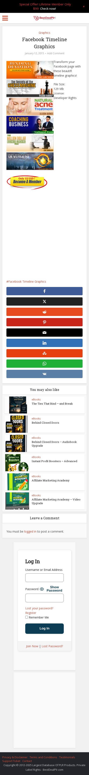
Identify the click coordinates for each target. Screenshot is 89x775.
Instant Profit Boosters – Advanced (54, 461)
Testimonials (67, 757)
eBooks (36, 399)
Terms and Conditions (43, 757)
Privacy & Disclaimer (15, 757)
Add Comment (55, 53)
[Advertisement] (44, 232)
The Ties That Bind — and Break (52, 403)
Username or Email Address (44, 570)
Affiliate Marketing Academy (51, 480)
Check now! (48, 8)
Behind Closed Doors (45, 422)
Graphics (44, 33)
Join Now (32, 646)
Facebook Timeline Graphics (27, 281)
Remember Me (38, 617)
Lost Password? (52, 646)
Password (31, 589)
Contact (27, 761)
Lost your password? (39, 608)
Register (30, 613)
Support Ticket (11, 761)
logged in (30, 531)
